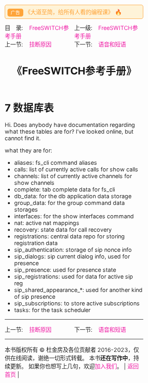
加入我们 (106, 366)
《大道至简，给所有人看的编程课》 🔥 (73, 12)
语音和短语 (112, 44)
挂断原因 (40, 44)
